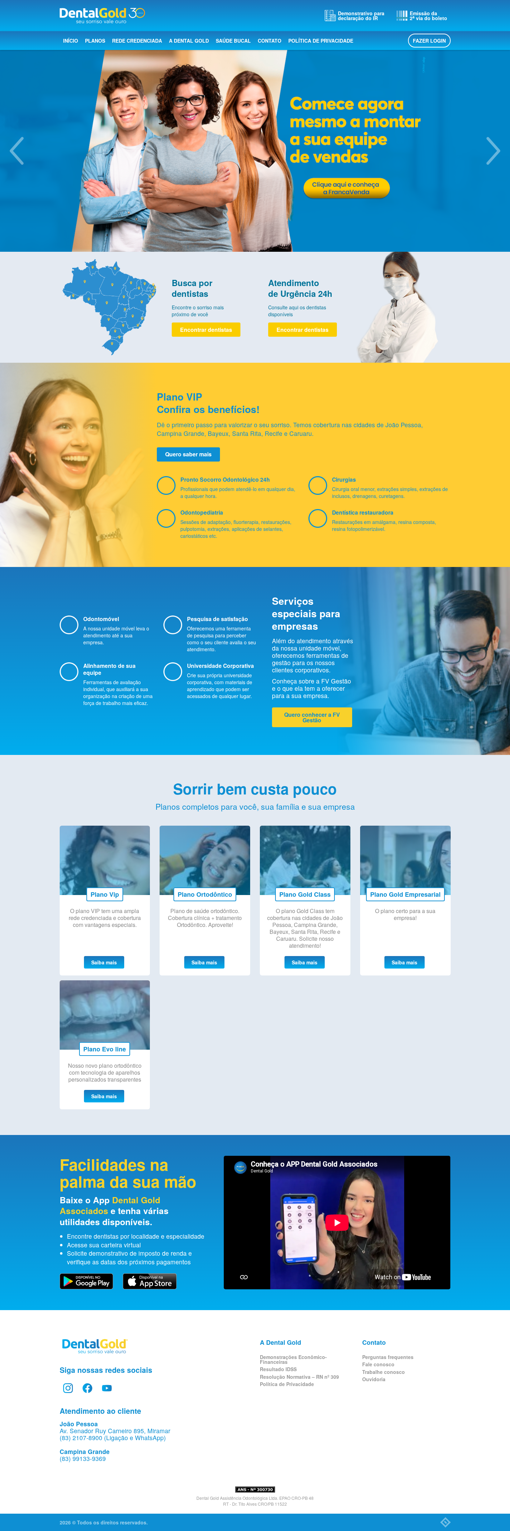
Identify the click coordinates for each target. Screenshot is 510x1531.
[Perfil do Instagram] (68, 1388)
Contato (269, 40)
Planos (95, 40)
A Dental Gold (189, 40)
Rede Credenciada (137, 40)
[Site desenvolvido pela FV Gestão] (445, 1522)
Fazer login (429, 40)
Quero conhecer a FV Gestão (312, 717)
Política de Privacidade (320, 40)
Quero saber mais (188, 454)
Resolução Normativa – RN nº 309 (299, 1377)
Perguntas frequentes (388, 1357)
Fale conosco (378, 1364)
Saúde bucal (233, 40)
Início (70, 40)
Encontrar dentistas (206, 330)
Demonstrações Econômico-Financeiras (293, 1359)
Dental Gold (102, 15)
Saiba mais (104, 962)
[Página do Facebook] (87, 1388)
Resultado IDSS (278, 1369)
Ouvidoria (373, 1379)
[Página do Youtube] (107, 1388)
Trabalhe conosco (383, 1372)
